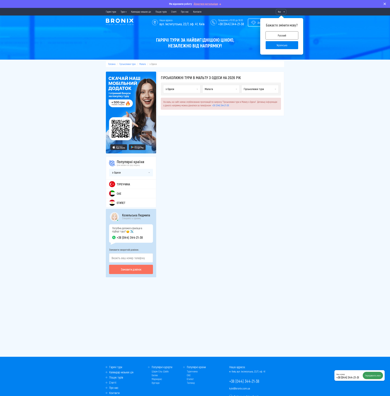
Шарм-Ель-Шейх (160, 371)
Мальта (142, 64)
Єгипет (190, 379)
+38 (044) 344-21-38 (231, 24)
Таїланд (191, 382)
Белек (155, 375)
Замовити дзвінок (131, 269)
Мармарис (157, 379)
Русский (282, 35)
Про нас (185, 11)
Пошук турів (161, 11)
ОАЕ (189, 375)
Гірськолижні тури (127, 64)
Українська (282, 45)
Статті (173, 11)
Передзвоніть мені (373, 375)
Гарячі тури (111, 11)
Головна (111, 64)
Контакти (197, 11)
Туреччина (192, 371)
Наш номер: (340, 374)
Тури (123, 11)
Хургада (156, 382)
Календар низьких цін (141, 11)
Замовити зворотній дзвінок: (124, 249)
